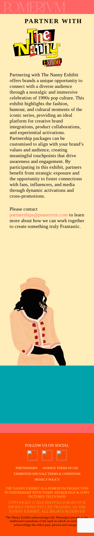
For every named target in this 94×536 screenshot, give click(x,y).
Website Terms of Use (60, 468)
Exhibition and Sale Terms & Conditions (47, 474)
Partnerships (27, 468)
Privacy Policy (47, 479)
